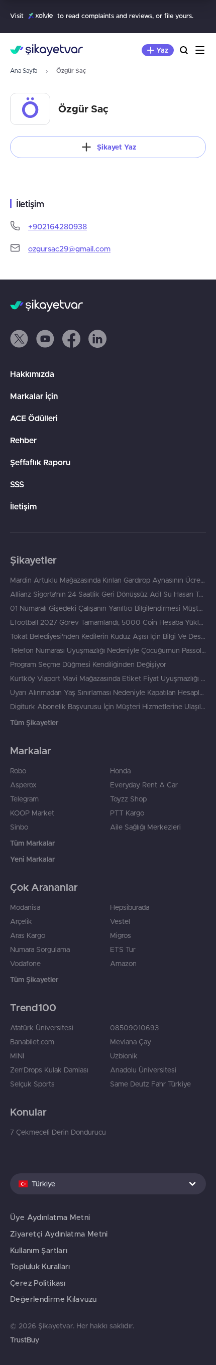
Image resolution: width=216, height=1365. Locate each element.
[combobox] (108, 1183)
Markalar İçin (34, 395)
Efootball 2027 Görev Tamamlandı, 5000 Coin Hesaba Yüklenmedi (108, 622)
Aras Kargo (27, 935)
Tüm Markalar (32, 843)
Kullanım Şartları (38, 1250)
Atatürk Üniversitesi (41, 1028)
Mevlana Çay (130, 1042)
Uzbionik (124, 1056)
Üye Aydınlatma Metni (50, 1217)
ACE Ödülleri (34, 418)
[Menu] (200, 50)
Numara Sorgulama (40, 949)
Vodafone (25, 964)
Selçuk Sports (32, 1084)
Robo (18, 771)
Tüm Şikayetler (34, 723)
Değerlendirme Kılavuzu (53, 1299)
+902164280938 (57, 226)
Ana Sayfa (23, 70)
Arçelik (21, 921)
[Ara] (184, 50)
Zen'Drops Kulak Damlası (49, 1070)
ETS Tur (123, 949)
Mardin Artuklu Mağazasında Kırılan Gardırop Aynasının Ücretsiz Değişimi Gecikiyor (108, 580)
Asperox (23, 785)
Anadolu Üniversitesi (143, 1070)
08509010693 (134, 1028)
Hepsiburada (129, 907)
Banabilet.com (32, 1042)
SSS (17, 484)
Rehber (23, 440)
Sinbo (19, 827)
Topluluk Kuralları (40, 1266)
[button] (19, 339)
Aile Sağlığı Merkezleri (145, 827)
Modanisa (25, 907)
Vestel (120, 921)
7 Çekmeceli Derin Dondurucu (58, 1132)
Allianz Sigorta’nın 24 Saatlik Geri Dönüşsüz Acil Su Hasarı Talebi (108, 594)
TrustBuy (24, 1340)
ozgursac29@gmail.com (69, 248)
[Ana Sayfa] (46, 50)
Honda (120, 771)
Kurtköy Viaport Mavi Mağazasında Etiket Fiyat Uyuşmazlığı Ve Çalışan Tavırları (108, 678)
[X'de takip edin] (19, 339)
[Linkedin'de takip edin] (97, 339)
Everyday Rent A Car (144, 785)
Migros (120, 935)
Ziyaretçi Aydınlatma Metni (59, 1234)
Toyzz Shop (128, 799)
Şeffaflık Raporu (40, 462)
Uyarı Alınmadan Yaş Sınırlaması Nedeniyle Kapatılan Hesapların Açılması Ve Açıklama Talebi (108, 693)
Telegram (24, 799)
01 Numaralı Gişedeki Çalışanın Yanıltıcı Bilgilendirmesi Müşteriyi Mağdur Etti (108, 608)
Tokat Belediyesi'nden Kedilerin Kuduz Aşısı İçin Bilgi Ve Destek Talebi (108, 636)
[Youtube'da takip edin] (45, 339)
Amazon (123, 964)
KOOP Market (32, 813)
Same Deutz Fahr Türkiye (150, 1084)
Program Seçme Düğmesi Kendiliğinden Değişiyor (88, 664)
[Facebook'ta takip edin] (71, 339)
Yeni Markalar (32, 859)
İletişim (23, 506)
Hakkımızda (32, 373)
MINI (17, 1056)
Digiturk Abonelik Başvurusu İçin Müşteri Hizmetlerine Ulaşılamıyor (108, 707)
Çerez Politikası (37, 1283)
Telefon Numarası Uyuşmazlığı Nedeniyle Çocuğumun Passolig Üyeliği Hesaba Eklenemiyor (108, 650)
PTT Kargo (127, 813)
